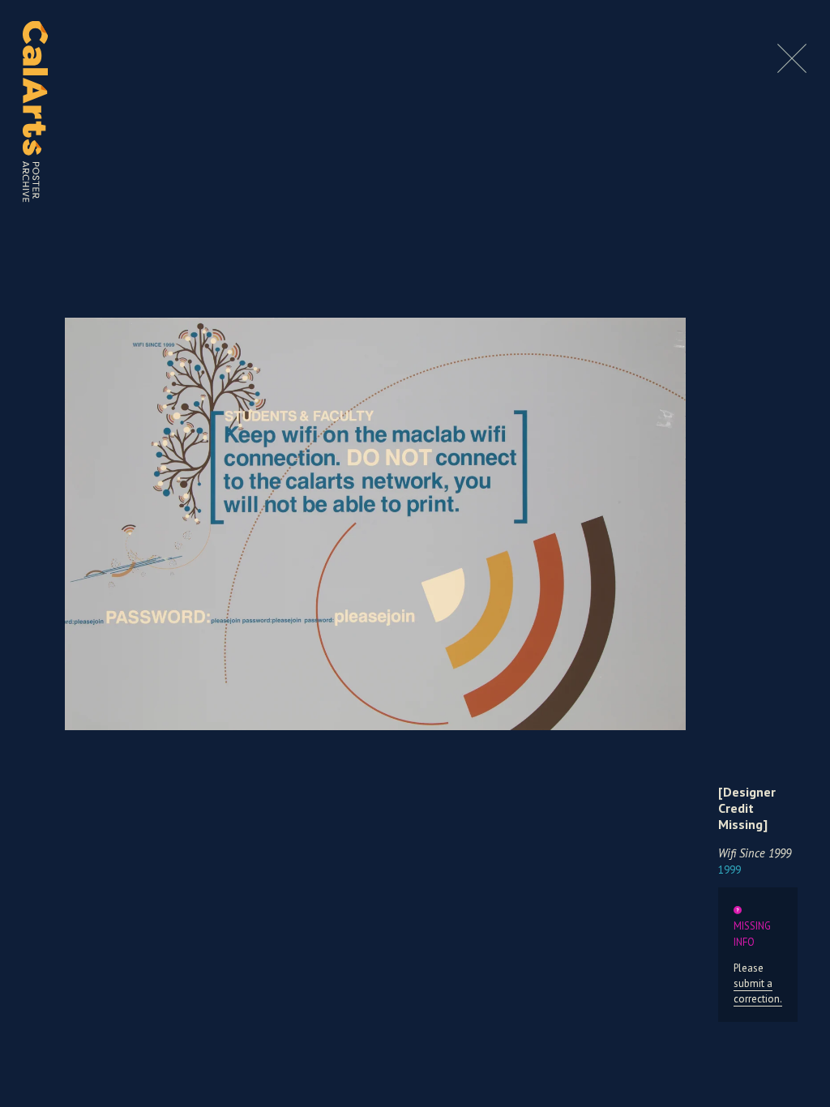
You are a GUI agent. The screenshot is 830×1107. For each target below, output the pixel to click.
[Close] (791, 68)
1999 (729, 870)
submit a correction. (758, 991)
